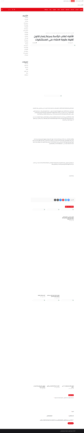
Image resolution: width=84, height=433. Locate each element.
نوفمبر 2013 (26, 25)
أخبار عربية (62, 9)
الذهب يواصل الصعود (66, 1)
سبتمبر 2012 (26, 51)
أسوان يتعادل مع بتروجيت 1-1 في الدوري (68, 386)
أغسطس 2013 (25, 30)
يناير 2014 (26, 21)
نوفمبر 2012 (26, 47)
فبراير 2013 (26, 42)
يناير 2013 (26, 43)
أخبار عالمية (67, 9)
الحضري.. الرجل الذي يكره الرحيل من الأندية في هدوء (39, 386)
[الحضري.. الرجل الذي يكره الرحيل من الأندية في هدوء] (39, 342)
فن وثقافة (46, 9)
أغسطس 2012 (25, 53)
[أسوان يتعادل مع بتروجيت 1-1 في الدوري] (67, 342)
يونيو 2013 (26, 34)
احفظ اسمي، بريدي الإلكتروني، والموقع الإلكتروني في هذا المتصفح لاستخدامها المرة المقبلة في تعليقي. (56, 420)
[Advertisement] (53, 21)
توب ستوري (26, 71)
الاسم (72, 411)
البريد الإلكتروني (71, 415)
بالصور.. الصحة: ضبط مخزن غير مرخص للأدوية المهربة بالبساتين (53, 296)
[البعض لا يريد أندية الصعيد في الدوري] (53, 342)
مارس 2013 (26, 40)
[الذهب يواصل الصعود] (39, 251)
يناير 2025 (26, 17)
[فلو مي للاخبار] (80, 5)
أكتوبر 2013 (26, 27)
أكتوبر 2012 (26, 49)
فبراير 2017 (26, 19)
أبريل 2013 (26, 38)
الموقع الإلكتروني (49, 415)
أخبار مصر (77, 9)
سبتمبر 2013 (26, 28)
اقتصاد (58, 9)
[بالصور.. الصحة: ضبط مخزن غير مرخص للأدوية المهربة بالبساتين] (53, 251)
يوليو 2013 (26, 32)
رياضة (50, 9)
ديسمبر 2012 (26, 45)
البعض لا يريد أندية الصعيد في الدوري (53, 386)
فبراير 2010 (26, 55)
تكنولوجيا (54, 9)
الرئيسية (81, 9)
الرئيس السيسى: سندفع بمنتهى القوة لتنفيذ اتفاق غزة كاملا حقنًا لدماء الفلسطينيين (68, 218)
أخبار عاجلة (72, 9)
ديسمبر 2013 (26, 23)
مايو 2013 (26, 36)
